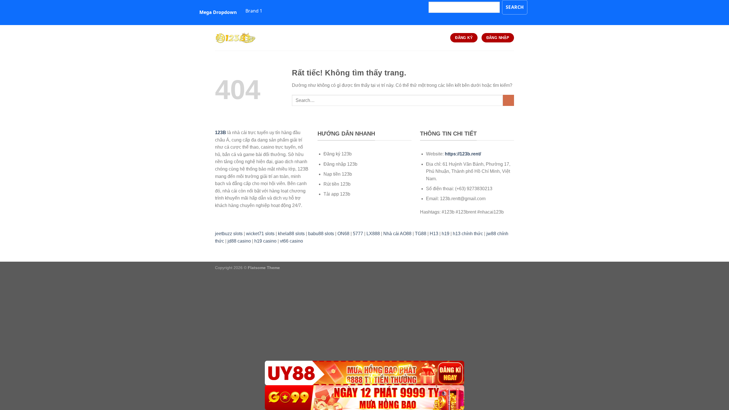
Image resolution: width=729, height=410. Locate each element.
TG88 (420, 233)
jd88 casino (239, 241)
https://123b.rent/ (463, 153)
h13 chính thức (468, 233)
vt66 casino (291, 241)
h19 (445, 233)
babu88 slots (321, 233)
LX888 (373, 233)
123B (220, 132)
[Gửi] (508, 100)
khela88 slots (291, 233)
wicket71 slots (260, 233)
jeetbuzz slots (229, 233)
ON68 (343, 233)
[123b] (243, 38)
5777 (358, 233)
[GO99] (364, 397)
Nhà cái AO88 (397, 233)
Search (515, 7)
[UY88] (364, 373)
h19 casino (265, 241)
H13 (434, 233)
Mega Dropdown (218, 12)
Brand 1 (253, 11)
